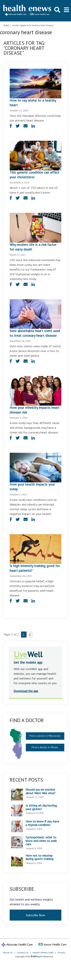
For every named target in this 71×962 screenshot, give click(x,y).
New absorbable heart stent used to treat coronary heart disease (35, 333)
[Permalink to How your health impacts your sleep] (35, 467)
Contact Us (22, 952)
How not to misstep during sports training (39, 857)
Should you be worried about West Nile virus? (40, 791)
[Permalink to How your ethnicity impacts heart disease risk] (35, 390)
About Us (8, 952)
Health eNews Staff (43, 952)
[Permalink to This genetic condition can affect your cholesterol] (35, 155)
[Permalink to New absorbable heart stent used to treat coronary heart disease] (35, 313)
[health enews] (27, 10)
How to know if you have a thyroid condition (42, 823)
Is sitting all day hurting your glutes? (41, 807)
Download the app (26, 691)
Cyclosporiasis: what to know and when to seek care (41, 841)
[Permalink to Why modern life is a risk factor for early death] (35, 227)
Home (6, 25)
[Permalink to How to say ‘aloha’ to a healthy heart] (35, 83)
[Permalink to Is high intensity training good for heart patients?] (35, 549)
